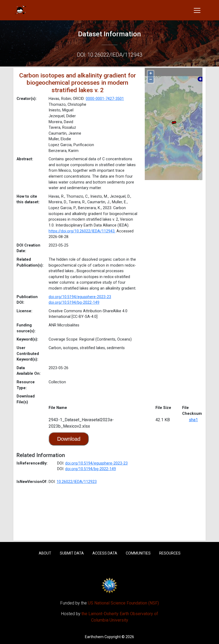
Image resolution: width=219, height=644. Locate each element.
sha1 (193, 419)
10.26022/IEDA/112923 (77, 481)
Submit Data (72, 553)
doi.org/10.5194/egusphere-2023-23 (80, 297)
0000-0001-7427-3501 (105, 98)
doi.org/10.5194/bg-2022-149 (74, 302)
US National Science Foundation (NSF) (123, 603)
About (45, 553)
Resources (170, 553)
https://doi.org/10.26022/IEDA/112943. (82, 231)
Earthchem (94, 637)
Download (68, 439)
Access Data (104, 553)
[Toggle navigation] (197, 10)
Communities (138, 553)
